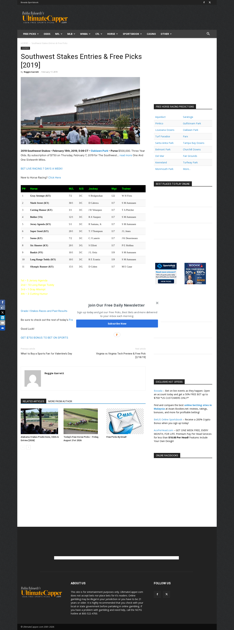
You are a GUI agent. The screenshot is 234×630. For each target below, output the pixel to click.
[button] (117, 305)
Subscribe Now (117, 323)
